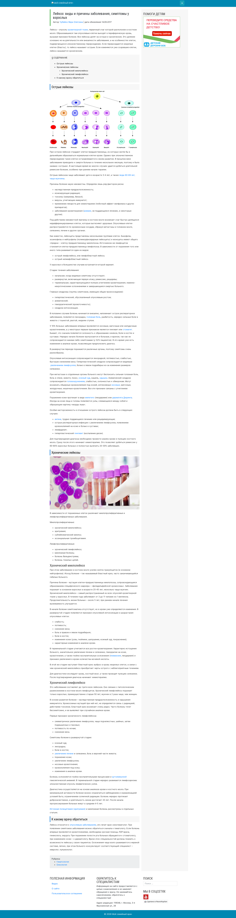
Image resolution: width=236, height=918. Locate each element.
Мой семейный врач (63, 3)
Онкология (62, 864)
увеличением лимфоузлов (63, 365)
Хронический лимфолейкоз (75, 74)
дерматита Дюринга (122, 397)
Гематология (63, 862)
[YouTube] (146, 896)
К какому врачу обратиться (70, 78)
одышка (103, 378)
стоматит (127, 329)
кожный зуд (84, 378)
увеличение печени (64, 753)
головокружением (76, 381)
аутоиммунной (119, 777)
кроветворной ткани (78, 29)
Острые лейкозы (65, 63)
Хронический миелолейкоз (75, 70)
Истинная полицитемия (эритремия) (68, 809)
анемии (87, 211)
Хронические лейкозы (67, 67)
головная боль (94, 317)
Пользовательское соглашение (67, 893)
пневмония (115, 655)
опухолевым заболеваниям (83, 825)
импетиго (89, 397)
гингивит (78, 433)
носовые (115, 385)
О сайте (55, 888)
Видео (55, 883)
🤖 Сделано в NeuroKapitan (155, 901)
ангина (58, 419)
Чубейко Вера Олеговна (71, 22)
